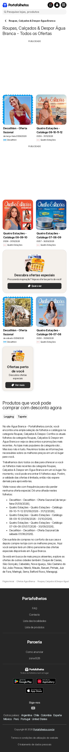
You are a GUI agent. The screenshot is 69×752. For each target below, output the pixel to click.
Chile (36, 715)
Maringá (16, 571)
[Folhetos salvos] (50, 5)
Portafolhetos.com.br (43, 729)
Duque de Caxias (51, 560)
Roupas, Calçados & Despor (29, 434)
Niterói (27, 567)
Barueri (45, 567)
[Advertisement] (34, 66)
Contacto (34, 614)
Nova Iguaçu (38, 564)
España (57, 715)
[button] (57, 5)
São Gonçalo (10, 564)
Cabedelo (24, 564)
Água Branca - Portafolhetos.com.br (31, 426)
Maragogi (51, 571)
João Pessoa (14, 567)
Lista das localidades (34, 621)
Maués (36, 567)
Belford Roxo (37, 571)
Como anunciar (34, 652)
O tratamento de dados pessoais (34, 744)
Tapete (22, 416)
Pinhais (54, 567)
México (7, 719)
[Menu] (63, 5)
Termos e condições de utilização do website (34, 737)
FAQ (34, 608)
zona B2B (34, 658)
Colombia (46, 715)
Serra (26, 571)
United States (39, 719)
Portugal (25, 719)
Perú (16, 719)
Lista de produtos (34, 627)
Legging (9, 416)
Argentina (26, 715)
